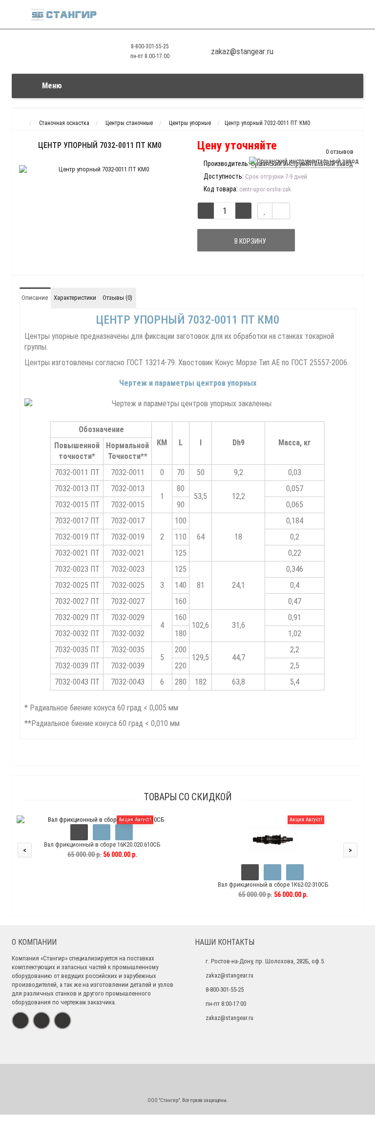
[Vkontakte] (20, 1020)
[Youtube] (62, 1020)
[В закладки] (264, 211)
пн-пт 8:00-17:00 (149, 56)
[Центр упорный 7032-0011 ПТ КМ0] (99, 169)
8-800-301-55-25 (150, 46)
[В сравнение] (281, 211)
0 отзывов (340, 151)
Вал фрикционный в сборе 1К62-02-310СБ (273, 884)
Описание (34, 297)
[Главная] (20, 123)
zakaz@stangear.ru (229, 975)
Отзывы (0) (117, 297)
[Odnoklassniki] (41, 1020)
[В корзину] (79, 832)
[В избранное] (101, 832)
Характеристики (75, 297)
